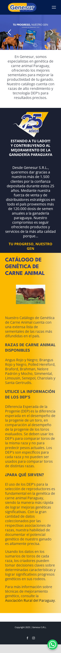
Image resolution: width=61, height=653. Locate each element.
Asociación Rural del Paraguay (30, 585)
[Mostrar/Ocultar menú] (53, 7)
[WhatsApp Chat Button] (52, 645)
